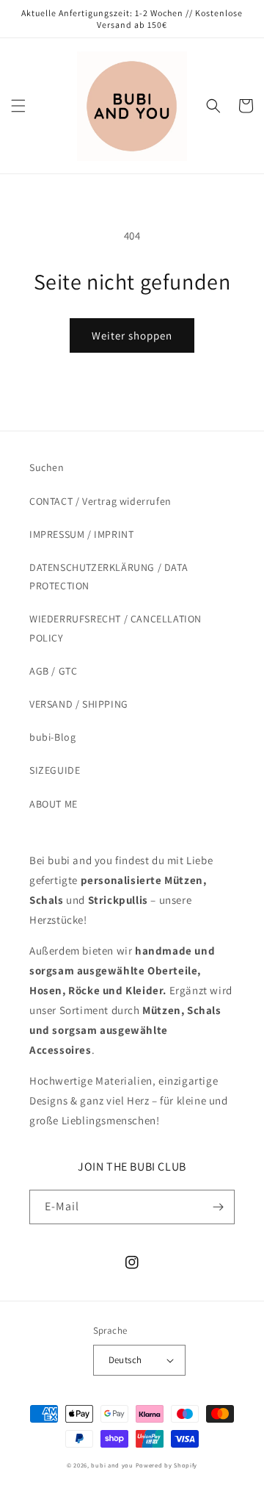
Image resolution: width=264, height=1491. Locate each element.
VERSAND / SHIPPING (78, 704)
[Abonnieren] (218, 1207)
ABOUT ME (53, 804)
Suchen (47, 467)
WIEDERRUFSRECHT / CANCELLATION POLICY (115, 628)
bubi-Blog (52, 737)
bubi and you (112, 1465)
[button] (18, 106)
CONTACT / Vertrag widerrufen (100, 501)
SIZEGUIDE (54, 770)
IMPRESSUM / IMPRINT (81, 534)
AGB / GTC (53, 671)
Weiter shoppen (132, 335)
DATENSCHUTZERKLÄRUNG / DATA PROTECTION (108, 576)
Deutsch (125, 1360)
